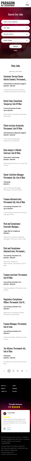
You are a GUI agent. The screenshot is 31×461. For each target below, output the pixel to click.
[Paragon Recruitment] (7, 3)
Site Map (4, 448)
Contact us (4, 391)
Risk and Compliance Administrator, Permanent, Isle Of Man (14, 250)
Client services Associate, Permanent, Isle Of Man (14, 127)
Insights (3, 388)
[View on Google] (4, 413)
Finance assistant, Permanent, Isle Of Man (15, 276)
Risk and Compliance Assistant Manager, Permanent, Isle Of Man (13, 225)
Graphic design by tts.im (9, 454)
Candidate (14, 388)
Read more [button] (7, 425)
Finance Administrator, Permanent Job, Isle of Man (14, 201)
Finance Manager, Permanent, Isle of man (15, 325)
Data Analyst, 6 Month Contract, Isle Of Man (12, 151)
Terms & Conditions (17, 446)
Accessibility (12, 448)
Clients (14, 385)
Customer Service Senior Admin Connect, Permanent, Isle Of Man (15, 78)
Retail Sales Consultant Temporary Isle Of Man (13, 102)
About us (3, 385)
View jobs (14, 391)
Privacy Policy (5, 446)
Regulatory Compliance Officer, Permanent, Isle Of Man (14, 301)
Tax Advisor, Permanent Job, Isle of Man (15, 350)
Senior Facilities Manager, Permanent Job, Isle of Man (14, 176)
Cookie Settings (22, 448)
